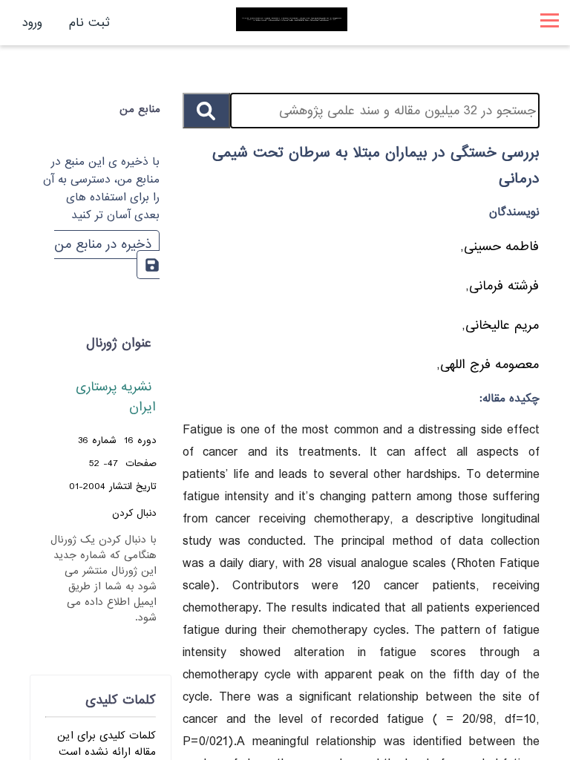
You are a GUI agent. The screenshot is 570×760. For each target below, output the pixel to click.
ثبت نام (89, 22)
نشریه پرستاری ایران (116, 397)
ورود (32, 22)
